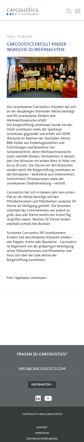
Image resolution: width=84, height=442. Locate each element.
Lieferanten (40, 384)
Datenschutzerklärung (42, 438)
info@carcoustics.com (42, 368)
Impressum (42, 433)
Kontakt (42, 427)
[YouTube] (48, 398)
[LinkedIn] (38, 398)
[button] (77, 11)
